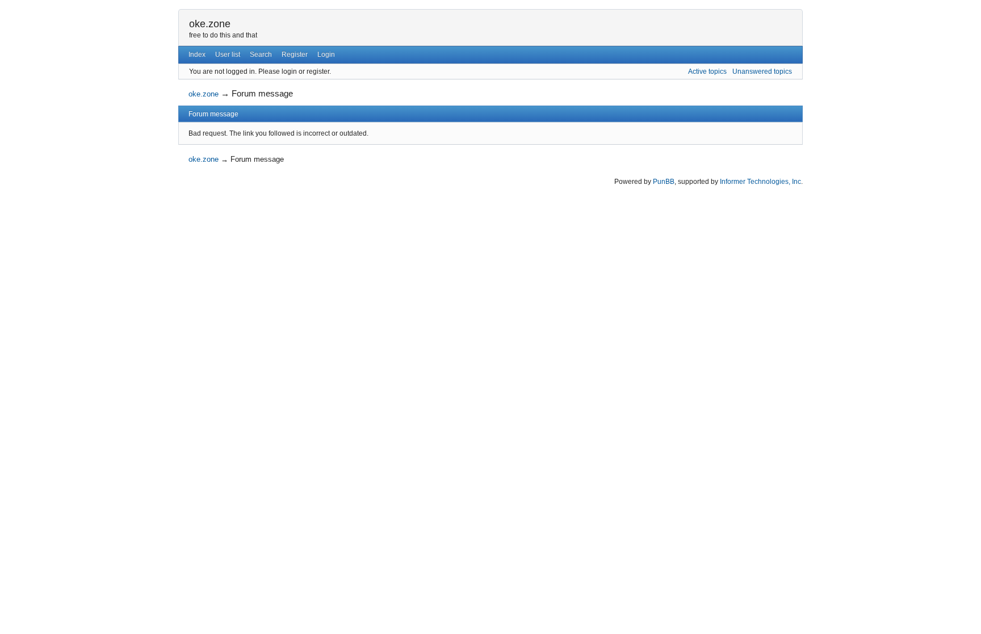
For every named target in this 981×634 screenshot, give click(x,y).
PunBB (663, 182)
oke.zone (209, 24)
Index (197, 54)
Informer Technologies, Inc (760, 182)
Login (326, 54)
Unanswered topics (762, 71)
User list (227, 54)
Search (261, 54)
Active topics (707, 71)
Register (295, 54)
